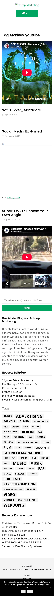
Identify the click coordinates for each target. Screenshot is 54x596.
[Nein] (50, 587)
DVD (30, 437)
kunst (44, 458)
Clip (6, 437)
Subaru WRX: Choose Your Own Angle (25, 213)
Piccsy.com (13, 197)
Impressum (25, 569)
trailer (31, 489)
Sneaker (19, 473)
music (19, 463)
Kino (34, 458)
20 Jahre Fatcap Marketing (18, 380)
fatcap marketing (28, 442)
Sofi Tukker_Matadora (21, 110)
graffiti (42, 447)
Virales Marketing (20, 500)
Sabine (6, 546)
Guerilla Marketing (22, 453)
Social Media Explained (22, 131)
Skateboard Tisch (32, 530)
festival (46, 442)
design (19, 437)
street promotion (13, 489)
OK (23, 591)
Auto (15, 426)
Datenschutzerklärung (41, 569)
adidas (8, 416)
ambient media (41, 421)
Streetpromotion (20, 484)
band (25, 427)
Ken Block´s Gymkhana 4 (29, 546)
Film (7, 447)
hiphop (23, 458)
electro (41, 437)
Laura (5, 538)
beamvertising (10, 432)
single (7, 473)
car (40, 432)
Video (9, 495)
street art (12, 479)
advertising (29, 416)
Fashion (8, 442)
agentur (9, 421)
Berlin (28, 432)
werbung (14, 505)
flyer (18, 448)
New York (8, 468)
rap (41, 468)
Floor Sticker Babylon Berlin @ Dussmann (27, 399)
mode (6, 463)
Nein (30, 591)
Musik (36, 463)
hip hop (10, 458)
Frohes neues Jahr (12, 391)
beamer (35, 426)
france (28, 447)
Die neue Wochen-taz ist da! (18, 395)
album (24, 421)
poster (31, 468)
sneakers (33, 474)
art (6, 426)
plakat (19, 468)
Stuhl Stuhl (18, 534)
